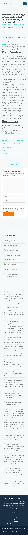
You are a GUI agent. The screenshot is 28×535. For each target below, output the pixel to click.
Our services (14, 510)
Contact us (14, 517)
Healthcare (16, 24)
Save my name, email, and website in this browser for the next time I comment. (14, 210)
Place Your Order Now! (8, 133)
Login (14, 519)
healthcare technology (17, 86)
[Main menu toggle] (25, 3)
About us (14, 512)
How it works (14, 514)
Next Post (14, 164)
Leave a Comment (6, 24)
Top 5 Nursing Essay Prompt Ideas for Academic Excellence (7, 149)
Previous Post (14, 160)
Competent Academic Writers (7, 3)
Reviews (14, 515)
